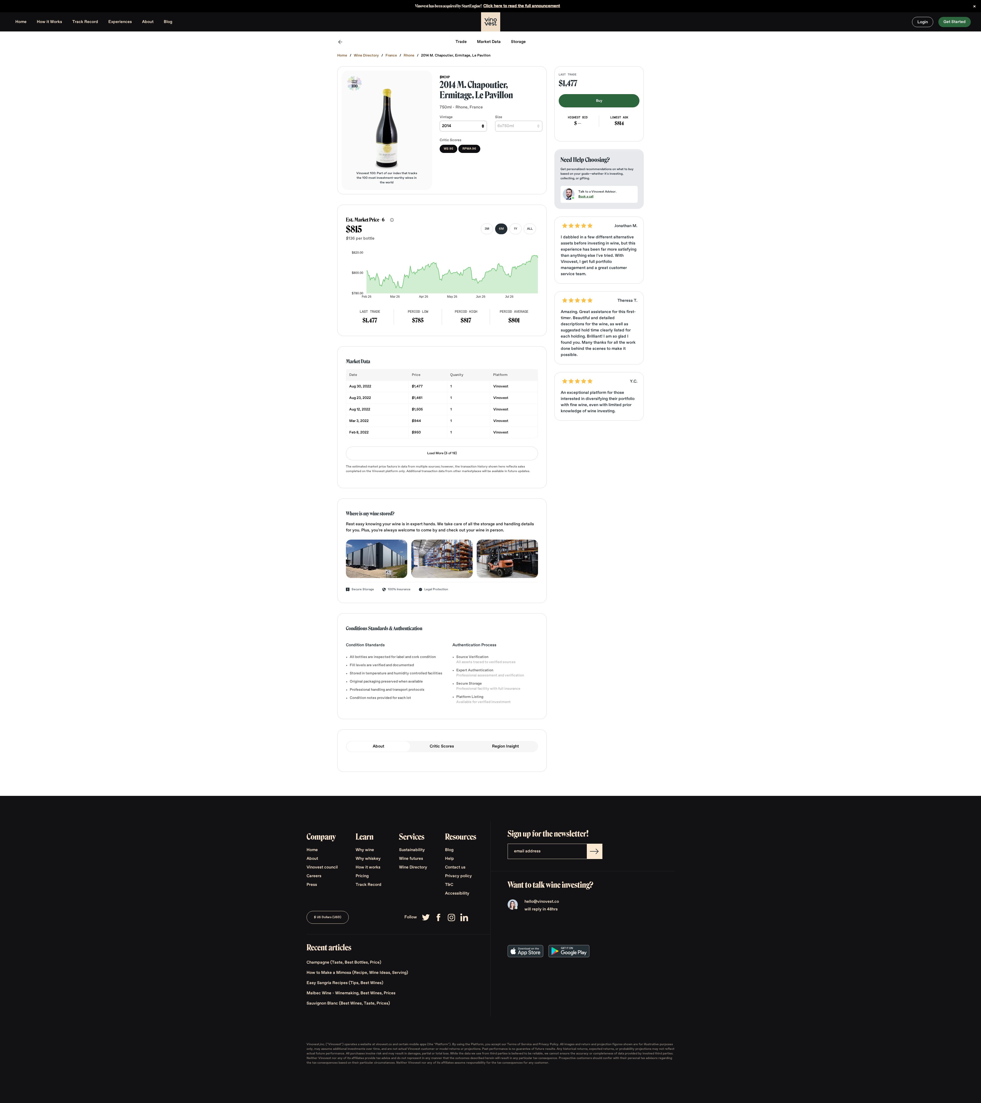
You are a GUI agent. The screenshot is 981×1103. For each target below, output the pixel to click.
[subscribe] (594, 851)
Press (312, 885)
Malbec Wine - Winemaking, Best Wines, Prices (351, 993)
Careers (314, 876)
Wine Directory (366, 55)
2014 (446, 126)
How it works (368, 867)
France (391, 55)
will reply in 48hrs (541, 909)
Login (922, 22)
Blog (168, 22)
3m (487, 228)
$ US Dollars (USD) (327, 917)
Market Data (489, 42)
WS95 (448, 148)
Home (21, 22)
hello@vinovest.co (541, 902)
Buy (599, 101)
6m (501, 228)
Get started (954, 22)
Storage (518, 42)
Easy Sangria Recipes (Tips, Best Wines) (345, 983)
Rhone (409, 55)
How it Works (49, 22)
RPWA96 (469, 148)
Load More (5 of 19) (442, 453)
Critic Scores (442, 746)
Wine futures (411, 859)
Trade (461, 42)
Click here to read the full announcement (521, 6)
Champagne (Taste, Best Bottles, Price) (344, 963)
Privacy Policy (548, 1044)
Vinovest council (322, 867)
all (530, 228)
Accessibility (457, 894)
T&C (449, 885)
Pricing (362, 876)
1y (515, 228)
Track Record (85, 22)
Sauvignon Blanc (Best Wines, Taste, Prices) (348, 1003)
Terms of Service (520, 1044)
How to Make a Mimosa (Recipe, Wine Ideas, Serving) (357, 973)
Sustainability (412, 850)
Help (449, 859)
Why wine (365, 850)
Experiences (120, 22)
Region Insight (505, 746)
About (148, 22)
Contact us (455, 867)
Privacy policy (458, 876)
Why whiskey (368, 859)
